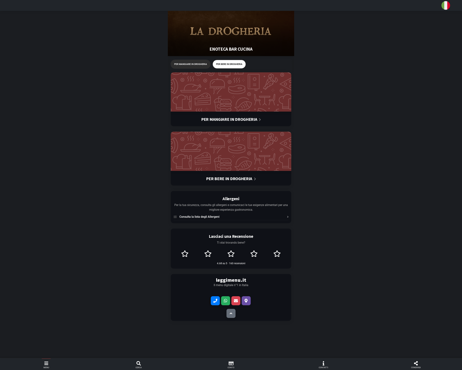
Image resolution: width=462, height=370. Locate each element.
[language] (445, 5)
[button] (231, 5)
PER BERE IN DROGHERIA (229, 64)
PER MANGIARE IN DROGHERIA (190, 64)
